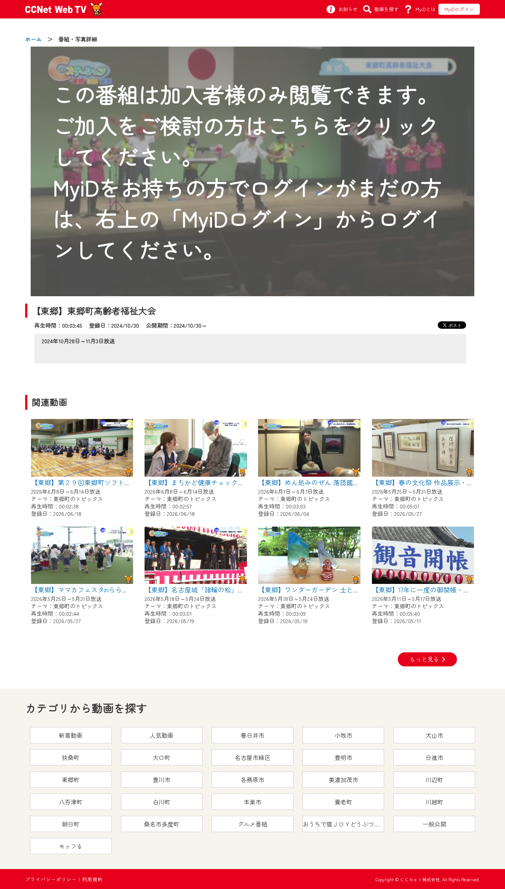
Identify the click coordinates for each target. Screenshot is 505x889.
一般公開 (434, 823)
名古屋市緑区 (252, 757)
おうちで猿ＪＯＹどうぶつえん (343, 823)
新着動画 (70, 735)
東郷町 (70, 779)
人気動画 (161, 735)
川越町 (434, 801)
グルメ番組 (252, 823)
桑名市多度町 (161, 823)
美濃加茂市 (343, 779)
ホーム (33, 39)
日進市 (434, 757)
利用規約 (92, 879)
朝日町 (70, 823)
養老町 (343, 801)
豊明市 (343, 757)
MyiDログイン (459, 9)
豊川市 (161, 779)
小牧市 (343, 735)
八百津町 (70, 801)
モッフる (70, 846)
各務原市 (252, 779)
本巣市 (252, 801)
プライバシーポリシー (51, 879)
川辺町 (434, 779)
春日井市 (252, 735)
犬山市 (434, 735)
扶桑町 (70, 757)
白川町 (161, 801)
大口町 (161, 757)
